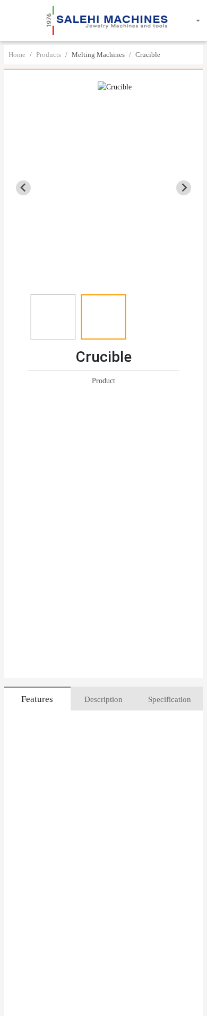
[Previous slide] (23, 187)
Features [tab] (37, 699)
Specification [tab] (169, 699)
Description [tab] (103, 699)
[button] (14, 21)
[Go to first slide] (183, 187)
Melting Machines (98, 55)
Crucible (147, 55)
